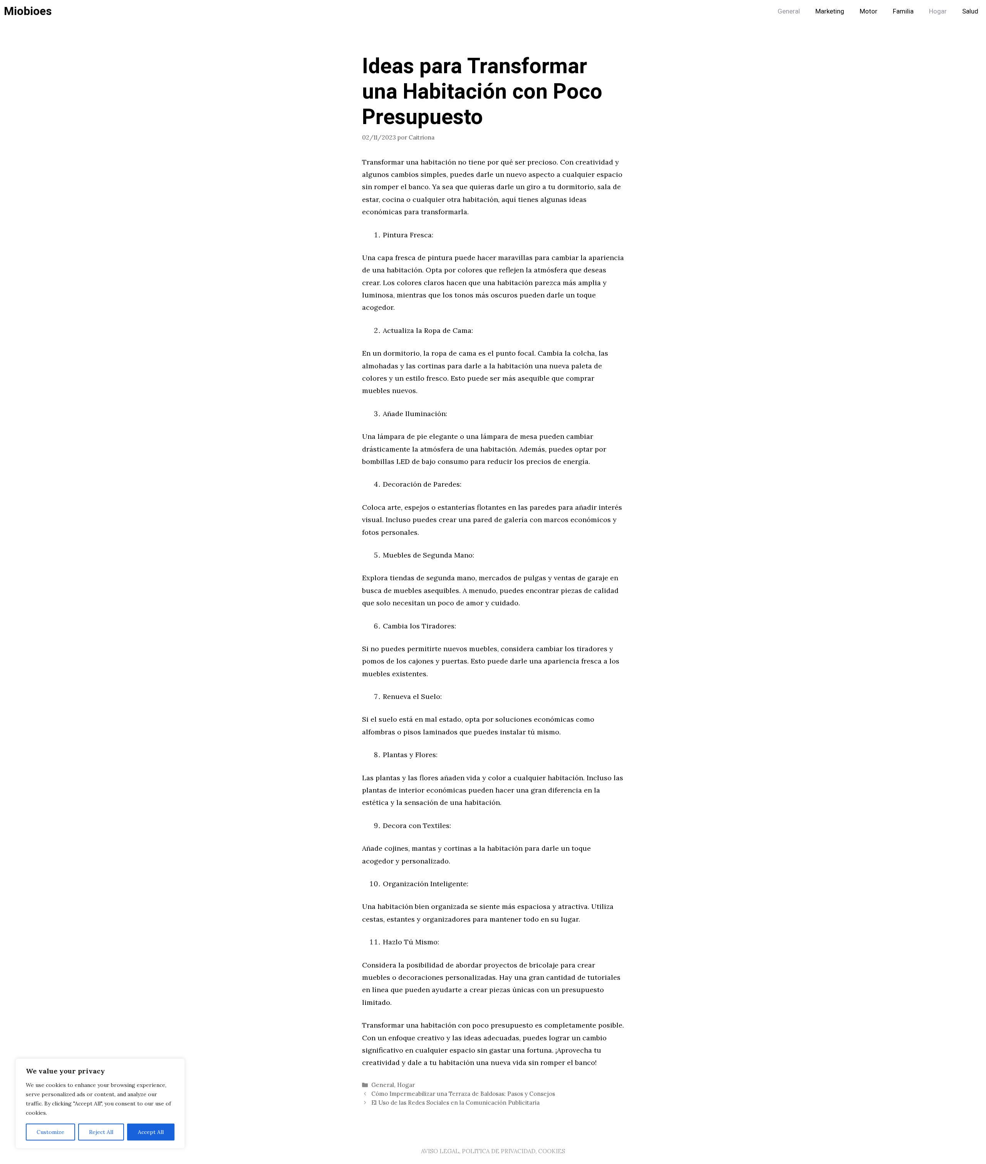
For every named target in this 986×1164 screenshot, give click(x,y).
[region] (100, 1103)
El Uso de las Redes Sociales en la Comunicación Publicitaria (455, 1102)
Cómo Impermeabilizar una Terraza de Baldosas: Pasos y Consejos (463, 1093)
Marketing (829, 11)
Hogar (938, 11)
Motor (868, 11)
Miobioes (28, 11)
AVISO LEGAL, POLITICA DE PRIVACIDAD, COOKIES (493, 1151)
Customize (50, 1132)
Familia (903, 11)
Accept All (151, 1132)
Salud (970, 11)
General (789, 11)
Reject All (101, 1132)
